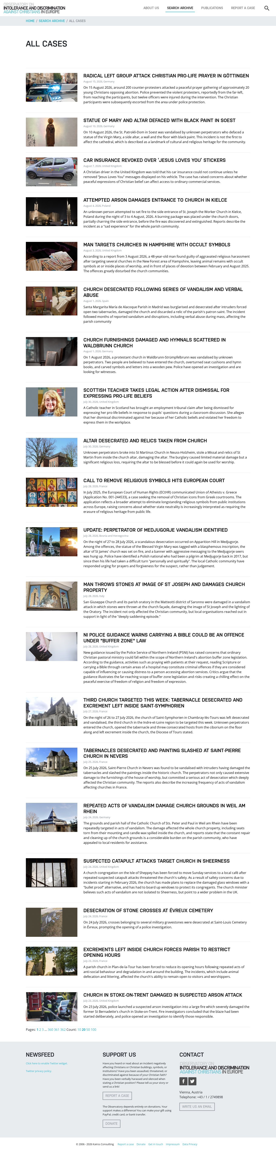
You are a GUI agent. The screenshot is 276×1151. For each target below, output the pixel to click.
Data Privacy (189, 1144)
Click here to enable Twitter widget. (47, 1063)
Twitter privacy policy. (39, 1071)
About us (151, 8)
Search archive (180, 8)
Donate (111, 1124)
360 (50, 1029)
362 (63, 1029)
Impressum (173, 1144)
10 (79, 1029)
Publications (212, 8)
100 (93, 1029)
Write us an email (197, 1107)
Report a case (243, 8)
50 (88, 1029)
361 (56, 1029)
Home (30, 21)
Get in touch (155, 1144)
